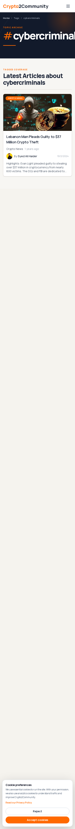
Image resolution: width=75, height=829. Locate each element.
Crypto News (15, 98)
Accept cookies (37, 820)
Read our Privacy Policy (19, 802)
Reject (37, 811)
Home (6, 18)
